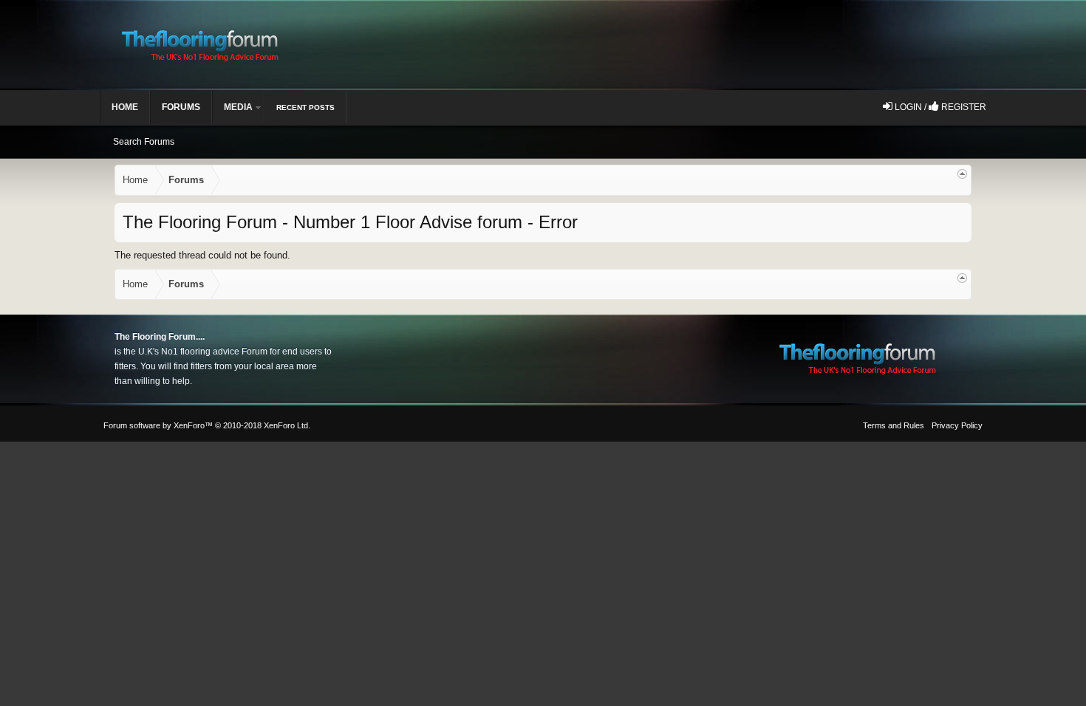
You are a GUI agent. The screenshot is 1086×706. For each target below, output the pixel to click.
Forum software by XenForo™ (206, 425)
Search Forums (143, 142)
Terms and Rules (893, 425)
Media (238, 107)
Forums (181, 107)
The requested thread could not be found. (202, 255)
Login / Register (939, 107)
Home (125, 107)
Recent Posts (305, 107)
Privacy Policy (957, 425)
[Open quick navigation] (962, 174)
